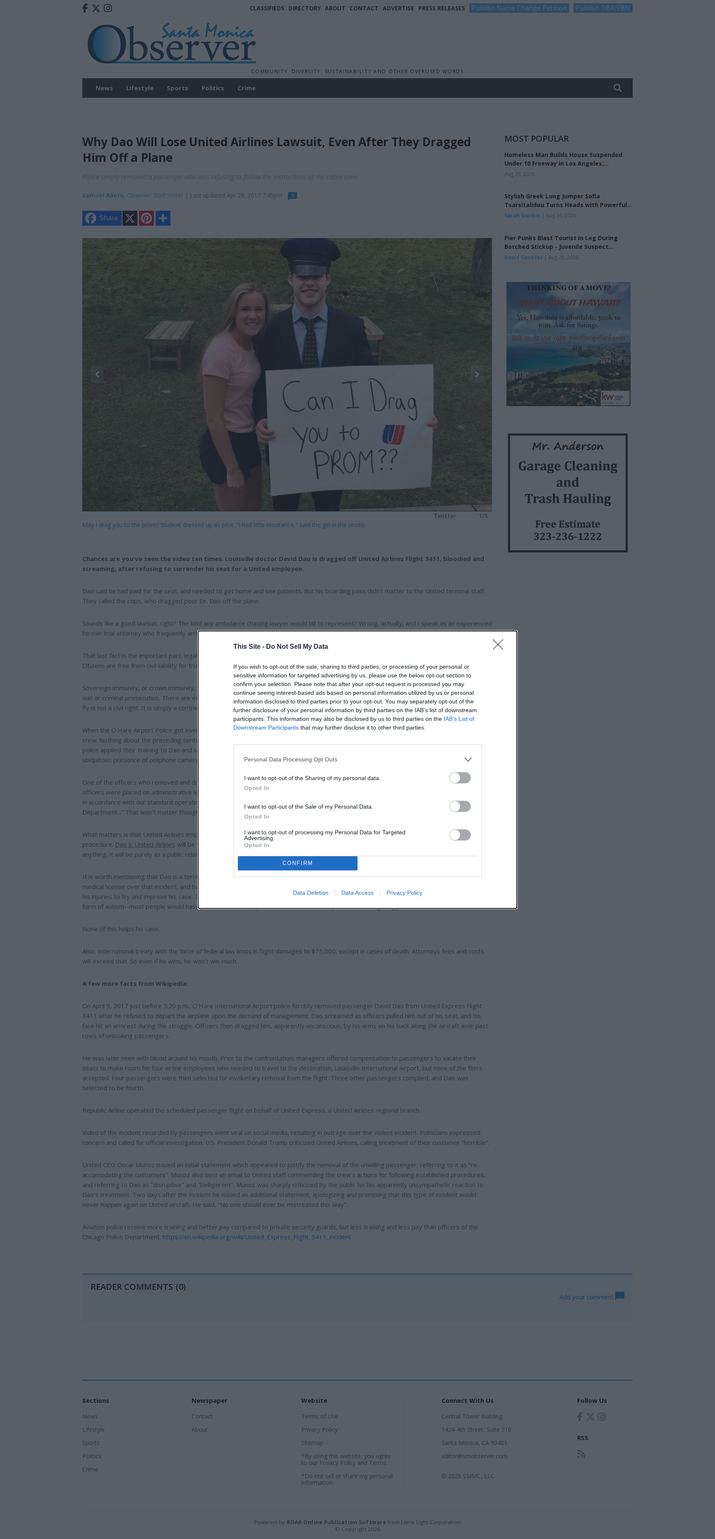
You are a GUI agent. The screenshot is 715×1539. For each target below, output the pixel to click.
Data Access (357, 892)
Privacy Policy (404, 892)
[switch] (460, 777)
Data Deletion (311, 892)
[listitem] (357, 759)
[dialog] (357, 769)
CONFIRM (298, 863)
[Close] (501, 647)
